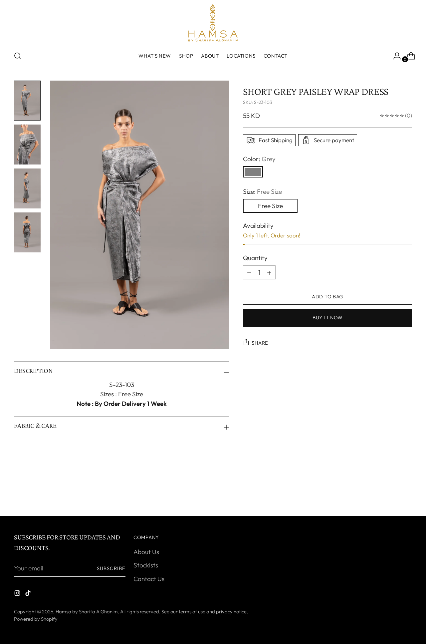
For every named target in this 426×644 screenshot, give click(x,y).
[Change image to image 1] (27, 101)
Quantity (255, 258)
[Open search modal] (17, 56)
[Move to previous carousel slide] (391, 493)
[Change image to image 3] (27, 188)
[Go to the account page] (394, 56)
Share (260, 343)
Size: (262, 191)
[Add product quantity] (249, 272)
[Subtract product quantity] (269, 272)
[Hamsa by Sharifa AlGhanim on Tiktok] (29, 594)
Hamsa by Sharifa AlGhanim (87, 611)
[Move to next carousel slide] (406, 493)
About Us (146, 552)
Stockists (145, 565)
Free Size (270, 206)
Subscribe (111, 568)
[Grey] (253, 171)
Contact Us (148, 579)
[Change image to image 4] (27, 232)
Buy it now (327, 317)
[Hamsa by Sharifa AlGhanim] (213, 23)
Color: (259, 159)
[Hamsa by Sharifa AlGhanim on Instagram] (18, 594)
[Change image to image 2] (27, 144)
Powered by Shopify (36, 619)
